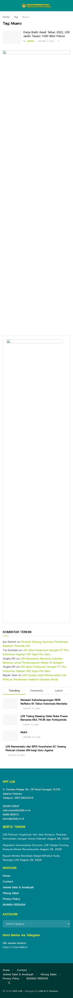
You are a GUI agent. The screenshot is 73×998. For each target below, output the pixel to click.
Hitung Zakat (11, 893)
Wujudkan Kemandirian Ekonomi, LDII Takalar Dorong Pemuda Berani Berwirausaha (36, 847)
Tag (16, 17)
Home (6, 17)
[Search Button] (68, 5)
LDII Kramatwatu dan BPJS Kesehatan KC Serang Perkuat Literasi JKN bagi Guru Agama (36, 748)
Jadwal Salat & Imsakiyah (18, 887)
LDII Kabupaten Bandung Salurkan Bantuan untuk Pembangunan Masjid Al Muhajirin (33, 661)
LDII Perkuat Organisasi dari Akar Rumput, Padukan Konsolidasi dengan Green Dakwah (35, 837)
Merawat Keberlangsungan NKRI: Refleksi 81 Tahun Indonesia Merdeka (44, 702)
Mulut (24, 732)
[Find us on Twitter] (9, 983)
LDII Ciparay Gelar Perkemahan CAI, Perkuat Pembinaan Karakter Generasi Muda (35, 677)
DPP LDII (17, 991)
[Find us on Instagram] (14, 983)
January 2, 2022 (45, 41)
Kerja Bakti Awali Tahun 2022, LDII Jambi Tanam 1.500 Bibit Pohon (46, 34)
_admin (30, 41)
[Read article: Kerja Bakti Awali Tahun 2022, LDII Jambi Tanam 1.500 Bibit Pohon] (12, 37)
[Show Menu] (4, 5)
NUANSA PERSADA (14, 905)
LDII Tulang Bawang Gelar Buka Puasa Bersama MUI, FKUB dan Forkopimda (44, 718)
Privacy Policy (11, 899)
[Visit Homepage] (36, 5)
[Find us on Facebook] (4, 983)
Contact (8, 882)
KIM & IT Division (48, 991)
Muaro (25, 17)
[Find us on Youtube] (19, 983)
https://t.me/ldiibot (15, 947)
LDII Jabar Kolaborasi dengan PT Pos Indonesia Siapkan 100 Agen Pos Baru (36, 652)
